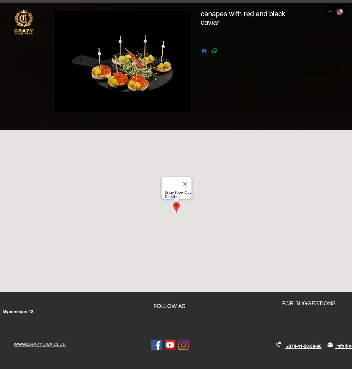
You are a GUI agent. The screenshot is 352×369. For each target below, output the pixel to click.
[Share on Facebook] (204, 51)
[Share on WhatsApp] (214, 51)
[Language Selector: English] (335, 11)
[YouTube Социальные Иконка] (170, 345)
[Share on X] (225, 51)
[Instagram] (183, 345)
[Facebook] (156, 345)
